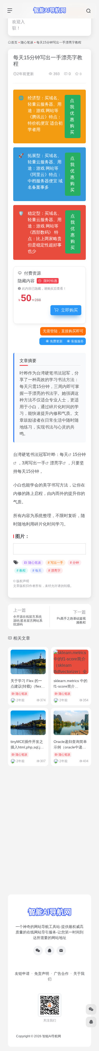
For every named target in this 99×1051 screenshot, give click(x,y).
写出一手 (37, 463)
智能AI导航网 (51, 1036)
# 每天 (36, 570)
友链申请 (22, 973)
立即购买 (69, 310)
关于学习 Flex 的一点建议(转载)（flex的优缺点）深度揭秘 (28, 686)
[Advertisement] (49, 840)
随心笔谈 (27, 42)
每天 (64, 454)
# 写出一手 (55, 563)
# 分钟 (74, 563)
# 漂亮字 (54, 570)
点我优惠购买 (72, 116)
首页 (14, 42)
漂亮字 (56, 463)
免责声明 (41, 973)
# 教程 (21, 570)
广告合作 (61, 973)
